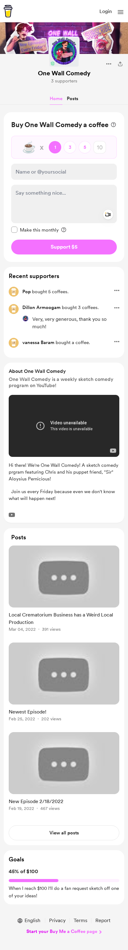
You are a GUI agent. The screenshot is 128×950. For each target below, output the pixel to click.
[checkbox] (35, 230)
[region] (64, 187)
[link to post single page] (64, 590)
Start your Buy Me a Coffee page (61, 931)
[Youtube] (12, 515)
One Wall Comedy (64, 73)
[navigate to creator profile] (64, 52)
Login (105, 11)
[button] (120, 12)
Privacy (57, 920)
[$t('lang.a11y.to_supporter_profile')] (25, 318)
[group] (64, 592)
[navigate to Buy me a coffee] (8, 11)
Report (102, 920)
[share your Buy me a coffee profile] (120, 64)
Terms (80, 920)
